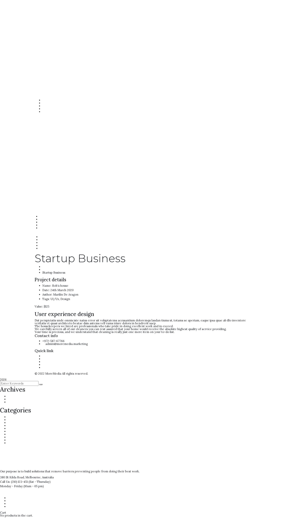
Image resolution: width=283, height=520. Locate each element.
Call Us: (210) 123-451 (14, 481)
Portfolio (48, 269)
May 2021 (14, 402)
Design (12, 423)
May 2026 (14, 399)
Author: (47, 294)
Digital (12, 425)
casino (12, 420)
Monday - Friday (11, 486)
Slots (11, 434)
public (12, 431)
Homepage (50, 267)
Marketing (15, 428)
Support (13, 440)
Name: (46, 285)
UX (10, 443)
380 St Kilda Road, (12, 477)
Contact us (11, 493)
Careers (13, 417)
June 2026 (14, 396)
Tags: (46, 299)
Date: (46, 290)
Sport (11, 437)
